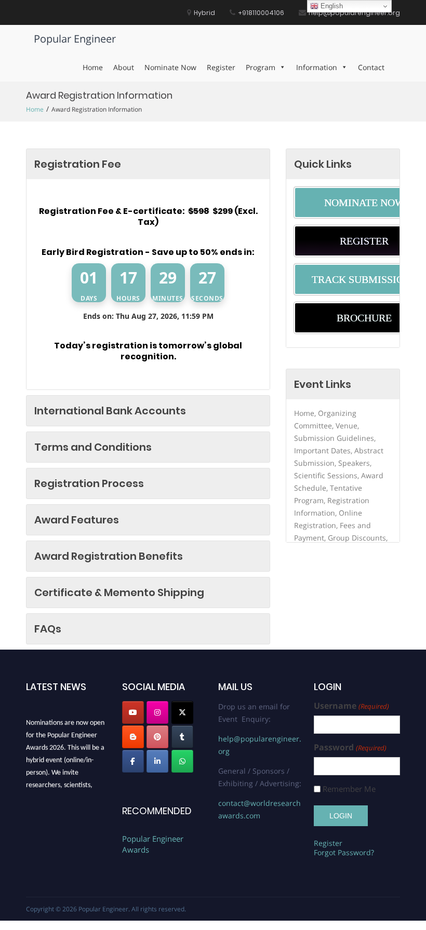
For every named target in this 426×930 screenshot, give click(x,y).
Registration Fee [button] (77, 164)
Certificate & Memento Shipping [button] (119, 592)
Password (350, 747)
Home (93, 67)
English (330, 6)
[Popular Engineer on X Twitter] (182, 712)
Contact (371, 67)
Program (260, 67)
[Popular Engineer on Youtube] (133, 712)
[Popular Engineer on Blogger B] (133, 736)
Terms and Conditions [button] (93, 447)
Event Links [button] (322, 384)
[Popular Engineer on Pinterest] (157, 736)
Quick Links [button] (323, 164)
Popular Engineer (75, 39)
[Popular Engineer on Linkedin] (157, 761)
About (123, 67)
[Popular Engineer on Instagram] (157, 712)
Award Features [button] (76, 520)
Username (351, 705)
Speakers (354, 463)
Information (316, 67)
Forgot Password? (344, 852)
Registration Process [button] (89, 483)
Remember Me (349, 789)
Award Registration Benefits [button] (108, 556)
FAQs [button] (47, 629)
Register (221, 67)
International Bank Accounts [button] (110, 410)
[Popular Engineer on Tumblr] (182, 736)
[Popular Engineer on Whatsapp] (182, 761)
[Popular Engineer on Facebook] (133, 761)
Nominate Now (170, 67)
